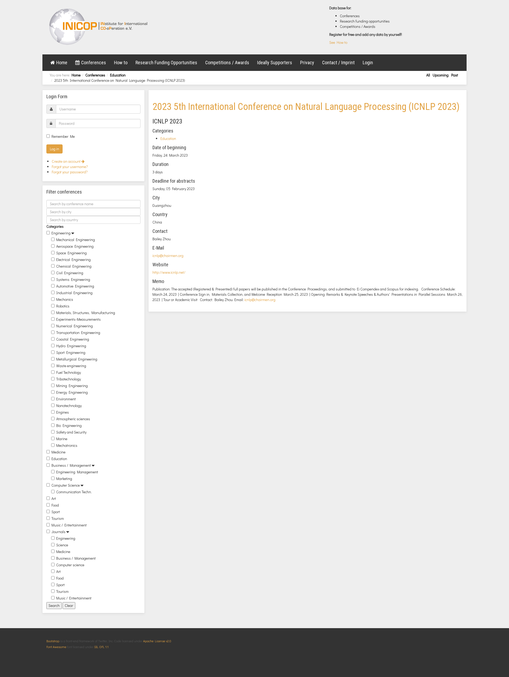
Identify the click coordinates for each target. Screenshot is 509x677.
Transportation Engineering (78, 332)
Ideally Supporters (274, 62)
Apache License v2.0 (157, 641)
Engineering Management (77, 471)
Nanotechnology (69, 405)
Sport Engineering (70, 352)
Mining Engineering (72, 385)
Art (53, 498)
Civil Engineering (69, 272)
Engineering (61, 232)
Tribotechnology (68, 379)
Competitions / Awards (227, 62)
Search (54, 605)
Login (368, 62)
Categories (55, 226)
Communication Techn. (74, 491)
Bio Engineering (69, 425)
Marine (61, 438)
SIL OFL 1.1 (101, 647)
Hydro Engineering (71, 345)
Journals (58, 531)
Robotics (62, 305)
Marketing (64, 478)
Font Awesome (56, 647)
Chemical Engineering (73, 266)
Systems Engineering (73, 279)
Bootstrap (52, 641)
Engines (62, 412)
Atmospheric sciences (73, 418)
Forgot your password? (70, 171)
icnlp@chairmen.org (167, 255)
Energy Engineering (72, 392)
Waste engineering (71, 365)
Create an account (66, 161)
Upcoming (441, 75)
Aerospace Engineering (75, 246)
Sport (55, 511)
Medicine (58, 452)
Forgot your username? (70, 166)
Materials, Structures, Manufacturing (85, 312)
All (428, 75)
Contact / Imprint (338, 62)
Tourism (57, 518)
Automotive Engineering (75, 286)
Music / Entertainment (69, 525)
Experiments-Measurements (78, 319)
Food (55, 505)
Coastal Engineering (72, 339)
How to (121, 62)
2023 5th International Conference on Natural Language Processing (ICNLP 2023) (306, 106)
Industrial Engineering (74, 292)
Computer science (70, 564)
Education (118, 75)
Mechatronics (66, 445)
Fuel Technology (68, 372)
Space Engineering (71, 252)
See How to (338, 42)
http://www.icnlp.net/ (168, 272)
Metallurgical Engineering (76, 359)
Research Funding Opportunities (166, 62)
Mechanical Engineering (75, 239)
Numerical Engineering (74, 325)
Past (454, 75)
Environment (66, 398)
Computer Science (65, 485)
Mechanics (64, 299)
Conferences (93, 62)
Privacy (307, 62)
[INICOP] (98, 26)
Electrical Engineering (73, 259)
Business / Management (71, 465)
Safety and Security (71, 432)
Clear (69, 605)
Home (61, 62)
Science (62, 544)
